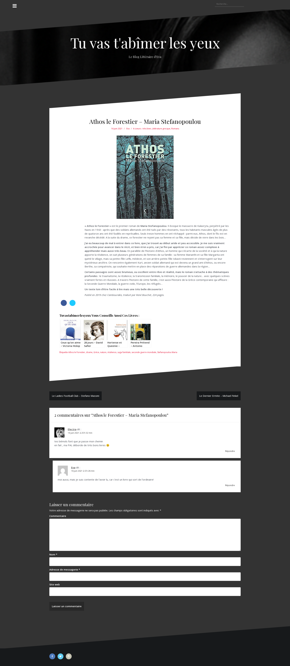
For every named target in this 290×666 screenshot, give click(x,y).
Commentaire (57, 516)
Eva (128, 128)
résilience (111, 352)
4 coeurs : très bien (142, 128)
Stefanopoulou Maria (167, 352)
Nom (53, 554)
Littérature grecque (161, 128)
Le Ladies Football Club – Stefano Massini (75, 395)
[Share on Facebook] (64, 305)
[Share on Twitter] (72, 305)
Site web (54, 584)
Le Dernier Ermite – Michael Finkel (218, 395)
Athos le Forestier (76, 352)
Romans (175, 128)
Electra (72, 429)
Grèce (96, 352)
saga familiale (124, 352)
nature (103, 352)
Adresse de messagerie (64, 569)
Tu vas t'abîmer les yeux (145, 42)
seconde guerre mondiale (144, 352)
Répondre (230, 451)
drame (89, 352)
